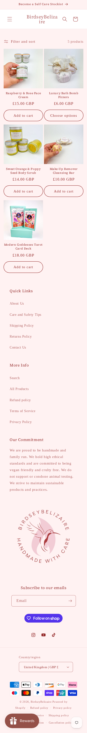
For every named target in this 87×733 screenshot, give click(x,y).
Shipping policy (59, 715)
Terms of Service (23, 411)
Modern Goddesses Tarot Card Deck (23, 246)
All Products (19, 389)
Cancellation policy (61, 722)
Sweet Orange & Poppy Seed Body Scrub (23, 171)
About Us (17, 303)
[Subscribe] (70, 601)
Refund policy (20, 400)
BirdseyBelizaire (41, 701)
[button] (9, 19)
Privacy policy (62, 707)
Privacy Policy (21, 422)
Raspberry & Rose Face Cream (23, 95)
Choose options (63, 115)
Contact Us (18, 347)
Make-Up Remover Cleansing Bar (64, 171)
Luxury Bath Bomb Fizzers (64, 95)
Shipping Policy (22, 325)
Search (15, 378)
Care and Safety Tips (25, 315)
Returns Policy (21, 336)
